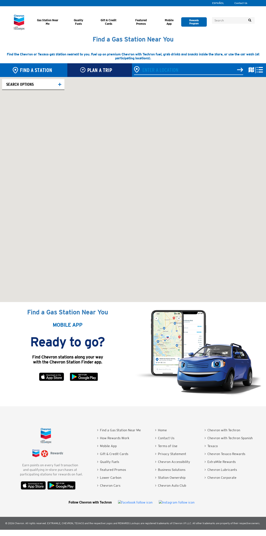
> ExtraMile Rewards (220, 462)
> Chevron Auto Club (170, 485)
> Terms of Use (166, 446)
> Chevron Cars (108, 485)
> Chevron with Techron (222, 430)
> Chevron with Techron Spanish (228, 438)
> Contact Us (164, 438)
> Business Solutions (170, 470)
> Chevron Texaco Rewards (224, 454)
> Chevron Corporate (220, 478)
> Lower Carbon (109, 478)
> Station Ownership (170, 478)
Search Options (20, 84)
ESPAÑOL (218, 3)
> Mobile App (107, 446)
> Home (161, 430)
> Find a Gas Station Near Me (119, 430)
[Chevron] (19, 29)
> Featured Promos (111, 470)
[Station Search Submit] (240, 70)
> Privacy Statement (170, 454)
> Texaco (211, 446)
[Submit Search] (249, 20)
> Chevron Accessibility (172, 462)
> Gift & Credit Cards (112, 454)
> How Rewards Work (113, 438)
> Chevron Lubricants (220, 470)
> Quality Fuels (108, 462)
